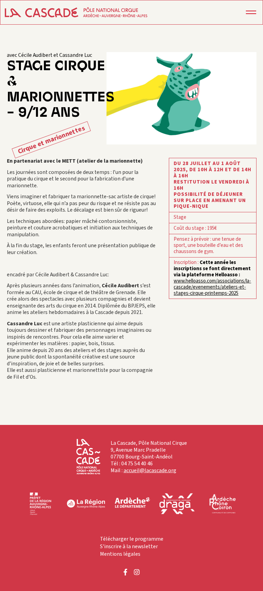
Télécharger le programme (131, 539)
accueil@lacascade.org (150, 470)
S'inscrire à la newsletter (129, 546)
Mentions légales (120, 554)
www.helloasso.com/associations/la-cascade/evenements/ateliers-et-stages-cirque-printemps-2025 (212, 287)
